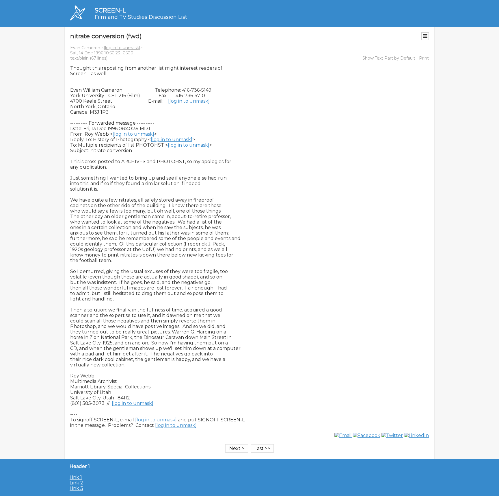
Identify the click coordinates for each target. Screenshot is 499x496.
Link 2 (76, 483)
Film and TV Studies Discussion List (141, 17)
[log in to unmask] (122, 47)
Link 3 (76, 488)
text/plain (79, 58)
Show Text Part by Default (388, 58)
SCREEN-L (110, 10)
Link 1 (76, 477)
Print (424, 58)
